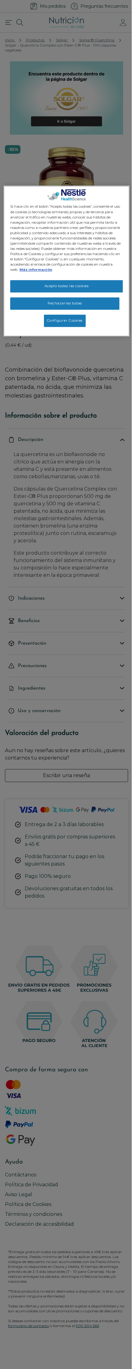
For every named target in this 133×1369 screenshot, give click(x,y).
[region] (66, 261)
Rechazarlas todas (65, 303)
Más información (35, 270)
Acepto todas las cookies (67, 286)
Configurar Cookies (65, 320)
